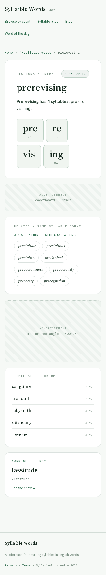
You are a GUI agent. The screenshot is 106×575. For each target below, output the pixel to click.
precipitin (26, 257)
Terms (26, 565)
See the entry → (24, 488)
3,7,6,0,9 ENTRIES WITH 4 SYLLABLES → (45, 235)
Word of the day (17, 33)
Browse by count (18, 21)
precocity (26, 281)
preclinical (54, 257)
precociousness (30, 269)
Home (9, 52)
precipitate (27, 245)
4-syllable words (35, 52)
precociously (63, 269)
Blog (69, 21)
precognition (54, 281)
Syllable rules (47, 21)
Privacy (11, 565)
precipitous (55, 245)
